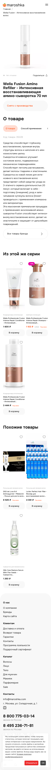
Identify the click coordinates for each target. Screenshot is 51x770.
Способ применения (31, 128)
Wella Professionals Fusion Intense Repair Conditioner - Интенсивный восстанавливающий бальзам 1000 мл (14, 399)
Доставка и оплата (13, 628)
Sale (5, 687)
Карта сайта (10, 616)
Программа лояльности (16, 645)
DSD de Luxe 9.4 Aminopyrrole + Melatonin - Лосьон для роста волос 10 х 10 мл (13, 493)
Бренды (7, 612)
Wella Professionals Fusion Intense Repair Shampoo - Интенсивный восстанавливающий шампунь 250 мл (37, 320)
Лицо (6, 666)
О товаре (10, 128)
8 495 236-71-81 (18, 726)
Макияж (7, 678)
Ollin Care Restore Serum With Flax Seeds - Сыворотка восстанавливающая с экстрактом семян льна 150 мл (13, 572)
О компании (10, 607)
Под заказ (43, 327)
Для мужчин (10, 674)
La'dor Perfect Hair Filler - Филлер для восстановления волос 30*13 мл (36, 493)
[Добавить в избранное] (21, 264)
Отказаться (31, 763)
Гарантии (8, 636)
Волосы (7, 661)
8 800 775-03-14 (19, 716)
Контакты (8, 641)
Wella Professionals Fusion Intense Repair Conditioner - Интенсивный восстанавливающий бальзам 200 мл (14, 320)
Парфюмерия (10, 682)
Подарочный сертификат (17, 649)
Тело (5, 670)
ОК (43, 763)
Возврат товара (12, 632)
